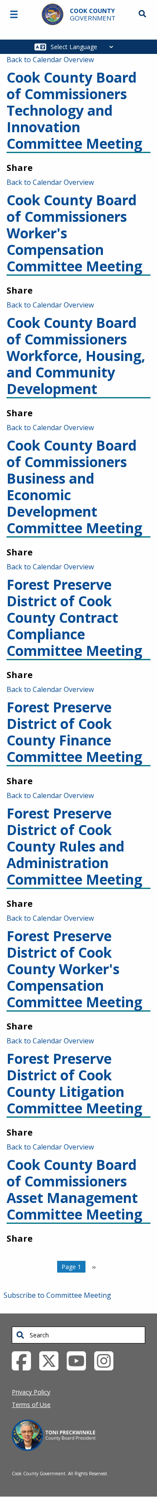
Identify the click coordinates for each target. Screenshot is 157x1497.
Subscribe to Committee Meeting (57, 1295)
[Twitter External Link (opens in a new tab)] (52, 1360)
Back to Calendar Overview (50, 59)
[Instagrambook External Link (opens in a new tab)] (107, 1360)
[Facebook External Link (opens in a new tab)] (25, 1360)
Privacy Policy (31, 1392)
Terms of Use (31, 1404)
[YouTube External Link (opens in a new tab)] (79, 1360)
